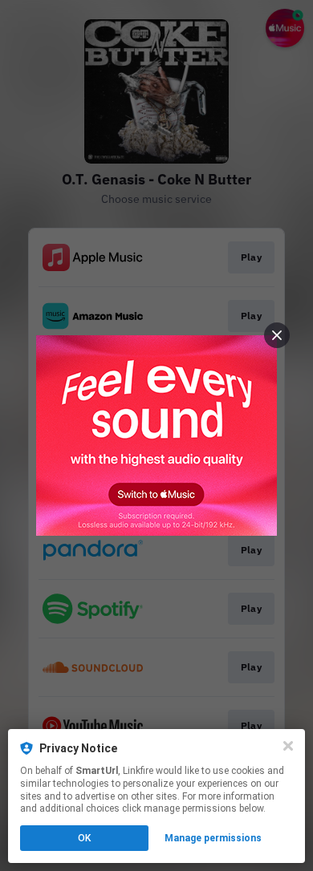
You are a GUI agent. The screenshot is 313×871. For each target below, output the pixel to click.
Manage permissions (213, 838)
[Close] (288, 746)
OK (84, 838)
